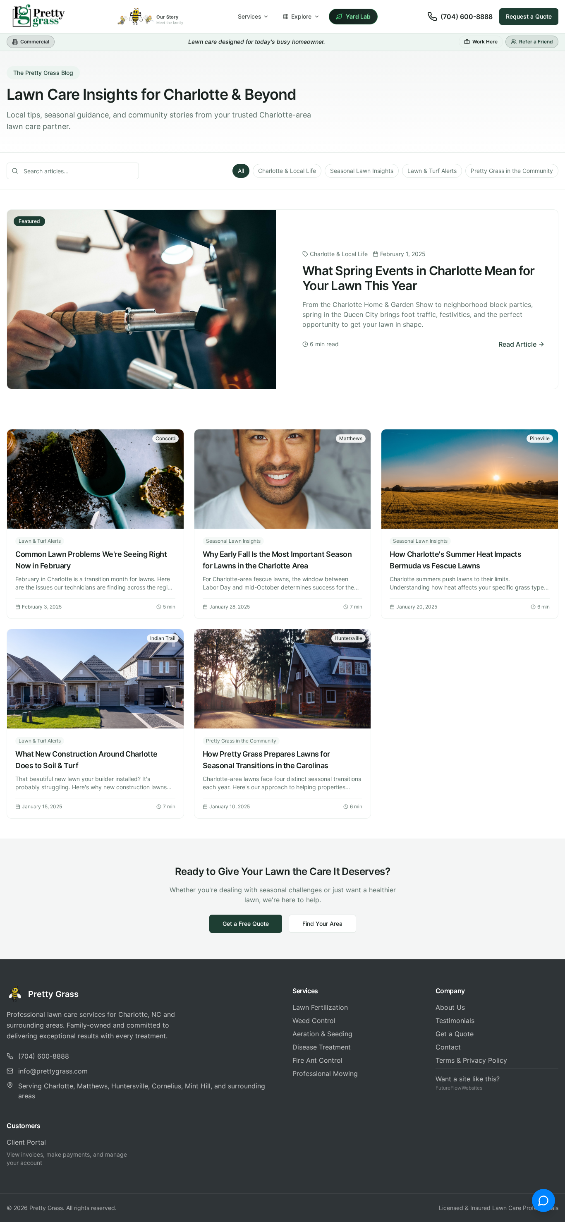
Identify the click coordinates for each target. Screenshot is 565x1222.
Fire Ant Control (317, 1060)
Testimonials (455, 1020)
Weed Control (313, 1020)
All (241, 170)
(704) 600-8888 (467, 16)
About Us (450, 1007)
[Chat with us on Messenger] (543, 1200)
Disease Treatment (321, 1047)
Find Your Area (322, 923)
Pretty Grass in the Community (512, 170)
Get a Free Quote (246, 923)
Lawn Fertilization (320, 1007)
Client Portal (26, 1142)
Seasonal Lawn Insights (361, 170)
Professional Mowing (325, 1073)
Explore (301, 16)
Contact (448, 1047)
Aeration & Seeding (322, 1034)
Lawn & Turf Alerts (432, 170)
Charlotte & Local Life (287, 170)
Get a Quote (455, 1034)
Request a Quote (529, 16)
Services (249, 16)
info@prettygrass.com (53, 1071)
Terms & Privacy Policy (471, 1060)
